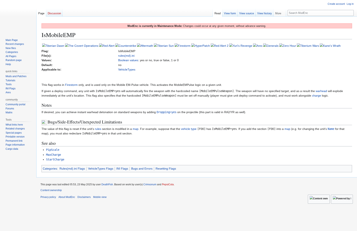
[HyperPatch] (200, 45)
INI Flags (122, 168)
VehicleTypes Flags (100, 168)
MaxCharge (53, 154)
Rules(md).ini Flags (72, 168)
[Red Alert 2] (219, 45)
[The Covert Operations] (81, 45)
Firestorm (71, 84)
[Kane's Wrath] (330, 45)
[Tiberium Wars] (308, 45)
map (135, 128)
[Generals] (270, 45)
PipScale (52, 149)
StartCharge (55, 159)
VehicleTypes (126, 69)
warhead (321, 91)
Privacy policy (48, 197)
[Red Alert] (106, 45)
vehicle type (188, 128)
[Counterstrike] (125, 45)
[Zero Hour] (287, 45)
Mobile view (100, 197)
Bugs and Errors (141, 168)
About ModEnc (66, 197)
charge (316, 95)
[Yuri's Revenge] (240, 45)
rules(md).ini (126, 55)
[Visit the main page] (18, 16)
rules (98, 128)
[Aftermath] (145, 45)
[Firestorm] (182, 45)
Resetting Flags (166, 168)
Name (331, 128)
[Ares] (257, 45)
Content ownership (51, 190)
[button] (280, 12)
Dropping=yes (166, 112)
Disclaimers (84, 197)
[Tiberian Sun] (164, 45)
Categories (50, 168)
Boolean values (128, 60)
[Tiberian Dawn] (53, 45)
